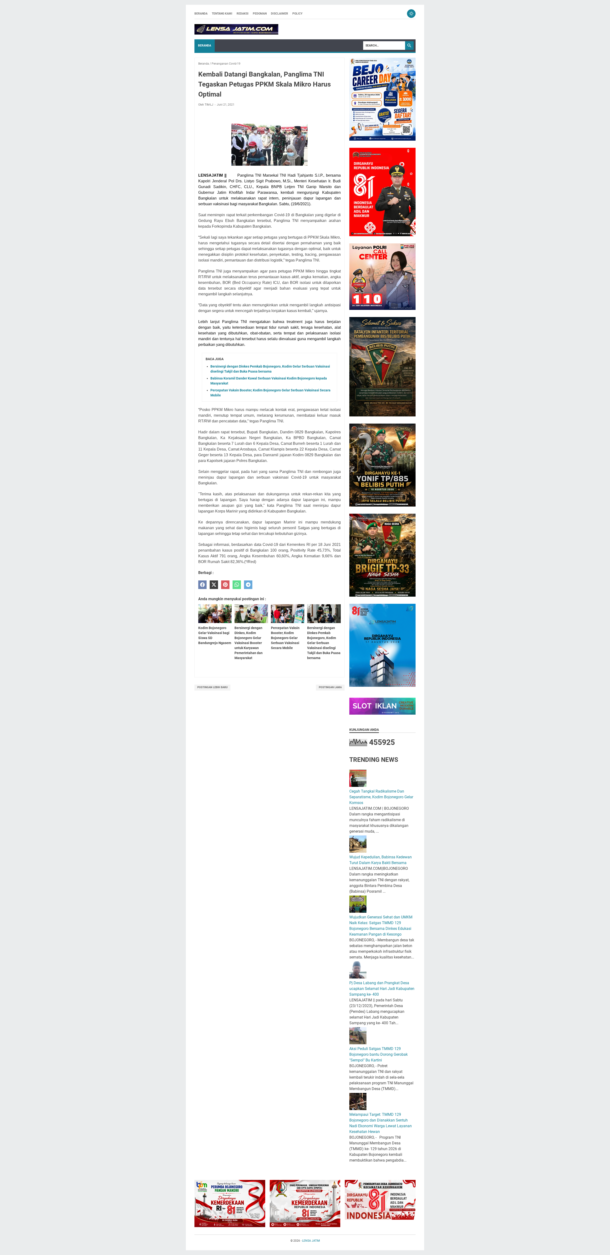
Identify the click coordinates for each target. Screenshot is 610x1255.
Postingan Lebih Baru (212, 687)
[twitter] (214, 584)
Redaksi (243, 13)
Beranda (201, 13)
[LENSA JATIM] (236, 29)
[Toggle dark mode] (411, 13)
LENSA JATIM (311, 1240)
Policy (297, 13)
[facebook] (202, 584)
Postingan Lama (330, 687)
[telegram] (248, 584)
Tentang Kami (222, 13)
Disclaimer (279, 13)
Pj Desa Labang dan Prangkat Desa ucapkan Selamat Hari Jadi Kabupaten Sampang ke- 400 (381, 989)
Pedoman (260, 13)
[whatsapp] (237, 584)
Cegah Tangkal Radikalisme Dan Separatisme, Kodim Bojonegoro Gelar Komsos (381, 797)
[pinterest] (225, 584)
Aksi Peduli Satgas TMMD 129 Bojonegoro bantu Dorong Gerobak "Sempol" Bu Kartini (378, 1054)
